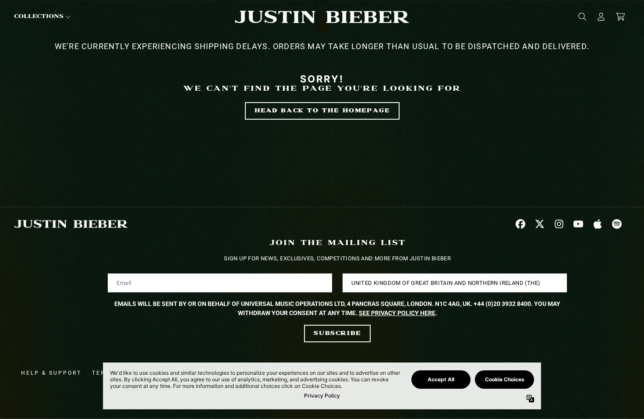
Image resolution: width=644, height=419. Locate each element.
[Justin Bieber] (322, 16)
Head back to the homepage (322, 110)
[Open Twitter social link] (539, 224)
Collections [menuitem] (39, 16)
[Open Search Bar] (581, 16)
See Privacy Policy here (397, 312)
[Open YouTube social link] (578, 224)
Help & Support (51, 373)
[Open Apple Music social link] (597, 224)
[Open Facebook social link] (520, 224)
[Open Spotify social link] (616, 224)
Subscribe (337, 333)
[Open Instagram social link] (559, 224)
